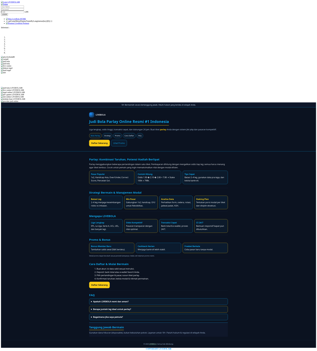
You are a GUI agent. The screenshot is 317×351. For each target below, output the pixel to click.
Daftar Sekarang (99, 143)
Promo (117, 135)
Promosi (25, 23)
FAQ (140, 135)
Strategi (107, 135)
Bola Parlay (95, 135)
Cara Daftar (129, 135)
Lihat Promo (119, 143)
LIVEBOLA (152, 344)
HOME (23, 19)
